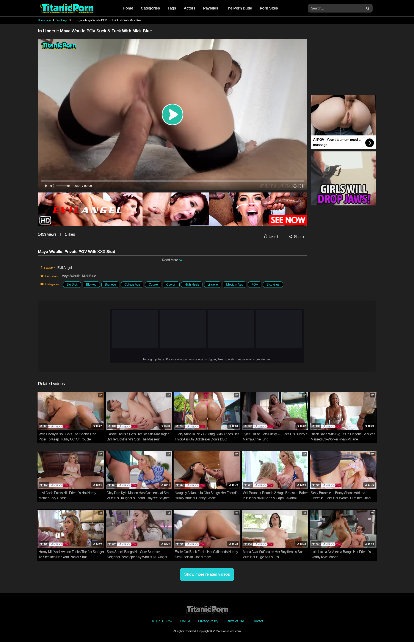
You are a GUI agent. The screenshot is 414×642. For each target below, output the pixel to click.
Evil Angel (64, 268)
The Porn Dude (239, 8)
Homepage (44, 20)
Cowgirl (171, 284)
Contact (257, 621)
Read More (170, 260)
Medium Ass (234, 284)
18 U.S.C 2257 (162, 621)
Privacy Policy (208, 621)
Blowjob (91, 284)
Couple (153, 284)
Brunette (110, 284)
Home (128, 8)
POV (254, 284)
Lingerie (213, 284)
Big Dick (72, 284)
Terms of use (235, 621)
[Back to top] (402, 628)
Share (298, 236)
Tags (172, 8)
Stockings (61, 20)
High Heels (192, 284)
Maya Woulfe (70, 276)
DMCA (185, 621)
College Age (132, 284)
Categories (150, 8)
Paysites (210, 8)
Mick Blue (89, 276)
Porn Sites (269, 8)
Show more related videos (207, 574)
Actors (189, 8)
